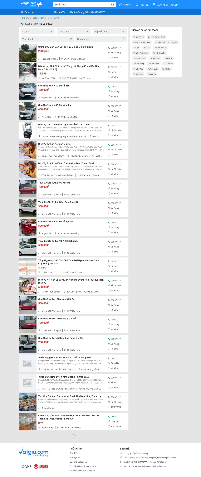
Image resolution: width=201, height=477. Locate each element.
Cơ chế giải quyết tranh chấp (82, 466)
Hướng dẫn (74, 457)
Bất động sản (38, 17)
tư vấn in (168, 58)
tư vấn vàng (138, 63)
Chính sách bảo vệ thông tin (82, 470)
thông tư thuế (139, 58)
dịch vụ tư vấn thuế (156, 37)
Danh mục (29, 12)
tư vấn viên (155, 58)
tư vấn (136, 47)
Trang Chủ (25, 17)
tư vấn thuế (138, 37)
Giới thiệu (73, 452)
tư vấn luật (152, 68)
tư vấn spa (138, 74)
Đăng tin (127, 4)
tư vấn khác (153, 63)
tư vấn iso (166, 68)
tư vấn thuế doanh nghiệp (166, 42)
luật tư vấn (168, 63)
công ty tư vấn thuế (141, 42)
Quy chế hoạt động (78, 461)
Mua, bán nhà (53, 17)
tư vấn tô (152, 74)
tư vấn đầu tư (160, 47)
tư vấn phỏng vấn (140, 53)
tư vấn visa (138, 68)
